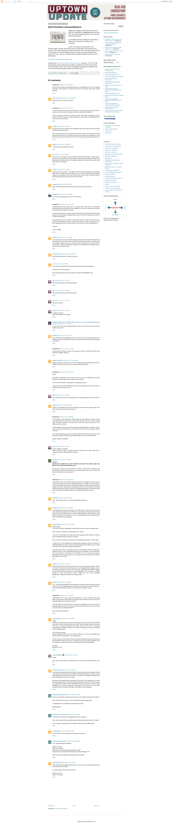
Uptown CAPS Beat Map (111, 129)
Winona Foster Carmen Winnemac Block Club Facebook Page (114, 111)
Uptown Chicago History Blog (112, 188)
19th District (108, 131)
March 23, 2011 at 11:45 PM (64, 335)
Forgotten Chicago (110, 176)
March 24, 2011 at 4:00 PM (67, 618)
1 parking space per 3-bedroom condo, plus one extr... (113, 43)
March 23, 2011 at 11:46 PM (67, 348)
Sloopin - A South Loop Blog (112, 186)
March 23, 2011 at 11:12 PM (62, 280)
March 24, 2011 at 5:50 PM (67, 731)
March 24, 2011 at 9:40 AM (66, 479)
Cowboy (54, 335)
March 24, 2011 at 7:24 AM (66, 372)
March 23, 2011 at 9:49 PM (65, 194)
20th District (108, 133)
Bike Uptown (108, 158)
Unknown (55, 184)
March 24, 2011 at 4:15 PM (73, 694)
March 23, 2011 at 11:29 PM (62, 300)
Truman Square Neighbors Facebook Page (112, 107)
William (54, 144)
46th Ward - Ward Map (111, 150)
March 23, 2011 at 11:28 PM (62, 290)
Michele (54, 582)
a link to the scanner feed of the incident (70, 63)
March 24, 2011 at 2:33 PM (63, 564)
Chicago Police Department (112, 170)
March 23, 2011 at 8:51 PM (66, 108)
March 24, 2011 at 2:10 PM (67, 524)
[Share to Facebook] (76, 73)
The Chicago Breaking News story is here (60, 59)
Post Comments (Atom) (61, 808)
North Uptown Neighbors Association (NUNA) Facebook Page (113, 100)
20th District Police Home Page (113, 146)
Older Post (96, 805)
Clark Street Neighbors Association (114, 76)
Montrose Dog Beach (110, 180)
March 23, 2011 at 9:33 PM (63, 169)
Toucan (54, 459)
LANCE (54, 126)
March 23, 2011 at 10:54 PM (68, 254)
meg (53, 280)
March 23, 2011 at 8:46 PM (69, 98)
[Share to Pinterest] (77, 73)
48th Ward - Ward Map (111, 156)
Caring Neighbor (57, 655)
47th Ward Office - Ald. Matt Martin (114, 154)
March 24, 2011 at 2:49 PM (64, 582)
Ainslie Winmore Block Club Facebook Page (112, 69)
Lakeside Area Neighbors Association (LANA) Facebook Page (113, 90)
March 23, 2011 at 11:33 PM (62, 310)
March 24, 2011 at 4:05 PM (68, 670)
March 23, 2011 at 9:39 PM (64, 184)
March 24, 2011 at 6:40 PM (73, 741)
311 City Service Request (111, 148)
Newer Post (51, 805)
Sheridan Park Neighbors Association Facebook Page (112, 104)
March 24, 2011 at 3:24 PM (66, 595)
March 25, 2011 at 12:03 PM (68, 762)
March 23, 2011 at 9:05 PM (63, 144)
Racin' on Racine (57, 98)
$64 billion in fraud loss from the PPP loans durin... (113, 40)
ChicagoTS (55, 194)
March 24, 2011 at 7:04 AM (71, 360)
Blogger (93, 821)
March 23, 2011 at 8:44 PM (66, 84)
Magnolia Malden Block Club (112, 93)
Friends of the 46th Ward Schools (113, 178)
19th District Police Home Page (113, 144)
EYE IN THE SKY (56, 254)
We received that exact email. (112, 54)
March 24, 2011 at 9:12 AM (62, 446)
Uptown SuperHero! (58, 360)
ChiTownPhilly (56, 524)
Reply (53, 93)
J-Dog (54, 169)
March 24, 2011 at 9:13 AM (64, 459)
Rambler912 (55, 508)
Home (74, 805)
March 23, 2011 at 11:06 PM (61, 264)
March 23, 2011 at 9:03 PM (63, 126)
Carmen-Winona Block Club (112, 74)
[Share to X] (74, 73)
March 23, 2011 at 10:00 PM (67, 204)
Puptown (107, 184)
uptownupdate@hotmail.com (111, 32)
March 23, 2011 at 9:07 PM (61, 154)
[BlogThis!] (72, 73)
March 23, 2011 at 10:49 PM (65, 237)
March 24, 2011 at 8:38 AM (65, 405)
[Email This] (71, 73)
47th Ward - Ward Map (111, 152)
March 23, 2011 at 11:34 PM (64, 323)
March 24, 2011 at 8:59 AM (66, 416)
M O (53, 154)
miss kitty (55, 498)
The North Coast (57, 670)
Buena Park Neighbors (111, 72)
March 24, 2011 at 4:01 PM (71, 655)
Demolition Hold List (110, 174)
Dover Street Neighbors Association (111, 79)
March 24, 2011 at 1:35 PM (66, 508)
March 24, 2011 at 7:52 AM (62, 395)
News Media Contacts (111, 182)
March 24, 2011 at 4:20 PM (73, 714)
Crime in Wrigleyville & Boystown (113, 172)
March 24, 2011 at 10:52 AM (65, 498)
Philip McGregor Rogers (59, 694)
